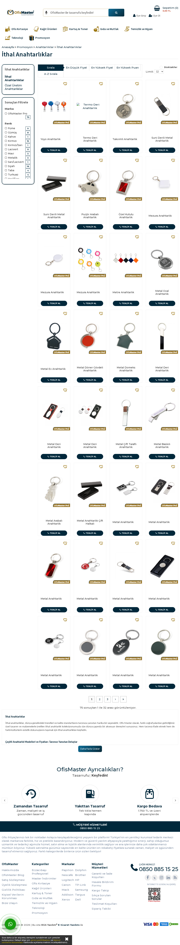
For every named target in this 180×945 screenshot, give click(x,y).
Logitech (68, 880)
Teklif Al (54, 150)
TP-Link (80, 884)
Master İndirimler (44, 878)
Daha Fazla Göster (90, 748)
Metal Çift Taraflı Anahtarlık (126, 446)
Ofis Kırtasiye (41, 883)
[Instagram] (161, 878)
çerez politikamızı (40, 940)
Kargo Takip (100, 890)
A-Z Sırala (50, 74)
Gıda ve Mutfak (42, 898)
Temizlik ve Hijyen (44, 903)
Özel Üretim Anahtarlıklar (14, 87)
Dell (78, 899)
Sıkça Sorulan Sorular (101, 897)
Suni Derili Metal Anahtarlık (162, 139)
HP (77, 880)
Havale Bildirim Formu (103, 883)
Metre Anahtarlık (123, 292)
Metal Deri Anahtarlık (162, 369)
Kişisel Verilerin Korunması (13, 896)
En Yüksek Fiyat (102, 67)
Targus (80, 894)
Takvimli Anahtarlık (124, 139)
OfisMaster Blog (13, 875)
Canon (66, 884)
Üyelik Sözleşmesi (14, 884)
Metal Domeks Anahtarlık (126, 369)
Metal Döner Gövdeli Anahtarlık (90, 369)
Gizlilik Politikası (13, 889)
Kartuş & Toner (42, 893)
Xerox (66, 899)
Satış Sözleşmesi (13, 880)
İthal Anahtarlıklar (14, 78)
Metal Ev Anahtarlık (53, 368)
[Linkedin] (168, 878)
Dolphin (80, 870)
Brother (80, 875)
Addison (67, 894)
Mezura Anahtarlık (160, 215)
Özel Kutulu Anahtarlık (126, 216)
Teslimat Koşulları (104, 903)
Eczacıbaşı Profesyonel (40, 871)
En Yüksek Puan (128, 67)
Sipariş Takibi (101, 908)
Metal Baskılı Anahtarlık (162, 446)
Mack (65, 889)
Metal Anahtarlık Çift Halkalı (90, 522)
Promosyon (40, 913)
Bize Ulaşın (9, 903)
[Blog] (175, 878)
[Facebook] (148, 878)
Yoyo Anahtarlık (50, 139)
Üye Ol (156, 15)
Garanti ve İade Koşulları (102, 875)
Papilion (67, 870)
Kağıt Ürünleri (42, 888)
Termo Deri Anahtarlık (90, 139)
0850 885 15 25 (91, 826)
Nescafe (67, 875)
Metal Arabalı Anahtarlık (54, 522)
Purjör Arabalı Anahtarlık (90, 216)
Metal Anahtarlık (123, 522)
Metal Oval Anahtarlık (162, 292)
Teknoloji (38, 908)
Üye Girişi (141, 15)
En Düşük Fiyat (76, 67)
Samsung (81, 889)
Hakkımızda (10, 870)
